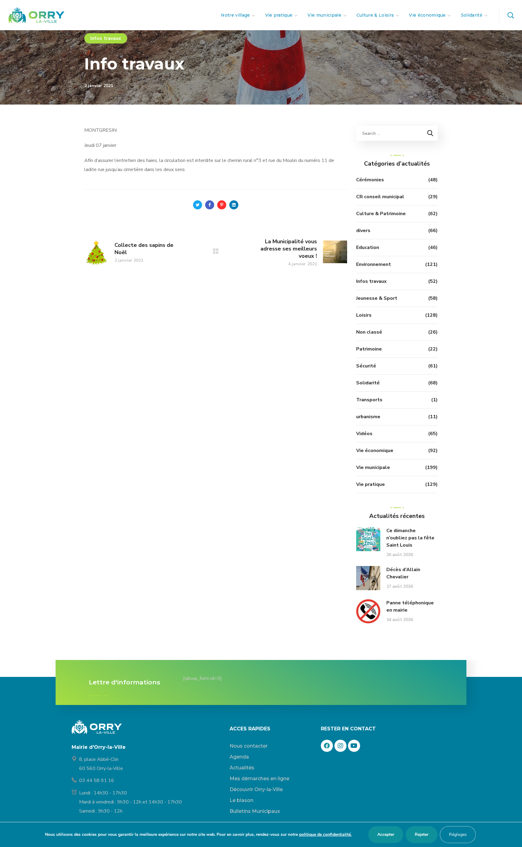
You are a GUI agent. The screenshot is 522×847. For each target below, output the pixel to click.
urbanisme (368, 416)
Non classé (369, 332)
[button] (510, 15)
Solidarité (368, 383)
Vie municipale (373, 467)
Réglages (458, 834)
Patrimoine (369, 349)
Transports (369, 399)
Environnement (373, 264)
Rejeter (421, 834)
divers (363, 230)
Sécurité (366, 366)
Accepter (385, 834)
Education (367, 247)
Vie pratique (370, 484)
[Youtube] (354, 746)
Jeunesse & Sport (376, 298)
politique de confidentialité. (325, 834)
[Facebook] (327, 746)
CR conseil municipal (380, 196)
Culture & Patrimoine (381, 213)
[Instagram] (340, 746)
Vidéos (364, 433)
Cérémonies (370, 179)
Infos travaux (105, 38)
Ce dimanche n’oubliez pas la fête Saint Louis (410, 537)
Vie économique (374, 450)
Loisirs (364, 315)
